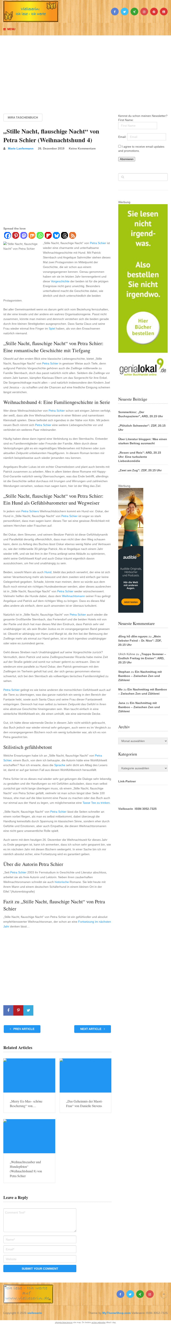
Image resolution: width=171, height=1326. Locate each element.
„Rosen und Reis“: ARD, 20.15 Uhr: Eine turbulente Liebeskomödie (139, 457)
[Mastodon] (23, 236)
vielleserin (34, 1313)
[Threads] (64, 236)
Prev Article (23, 1029)
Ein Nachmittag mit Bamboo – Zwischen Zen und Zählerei (140, 676)
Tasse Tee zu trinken (96, 802)
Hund (48, 572)
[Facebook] (7, 236)
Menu (11, 29)
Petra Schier (98, 243)
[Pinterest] (15, 236)
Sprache (59, 765)
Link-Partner (127, 781)
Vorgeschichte (60, 281)
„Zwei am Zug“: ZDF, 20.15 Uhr (140, 470)
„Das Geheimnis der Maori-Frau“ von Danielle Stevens (84, 1103)
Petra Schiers (30, 511)
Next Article (91, 1029)
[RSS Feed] (72, 236)
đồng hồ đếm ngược (133, 636)
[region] (85, 70)
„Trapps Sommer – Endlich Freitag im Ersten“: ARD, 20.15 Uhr (142, 658)
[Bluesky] (56, 236)
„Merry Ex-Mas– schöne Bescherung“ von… (26, 1103)
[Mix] (31, 236)
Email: (122, 136)
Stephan (124, 671)
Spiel (52, 328)
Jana (121, 703)
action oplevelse (99, 1322)
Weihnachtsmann (73, 596)
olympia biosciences (64, 1322)
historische (62, 882)
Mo (120, 689)
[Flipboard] (48, 236)
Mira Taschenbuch (23, 117)
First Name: (126, 120)
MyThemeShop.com (116, 1313)
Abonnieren (126, 159)
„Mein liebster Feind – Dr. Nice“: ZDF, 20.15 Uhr (140, 640)
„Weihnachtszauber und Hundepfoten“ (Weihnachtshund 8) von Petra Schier (26, 1169)
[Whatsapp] (40, 236)
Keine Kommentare (82, 148)
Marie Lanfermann (21, 148)
